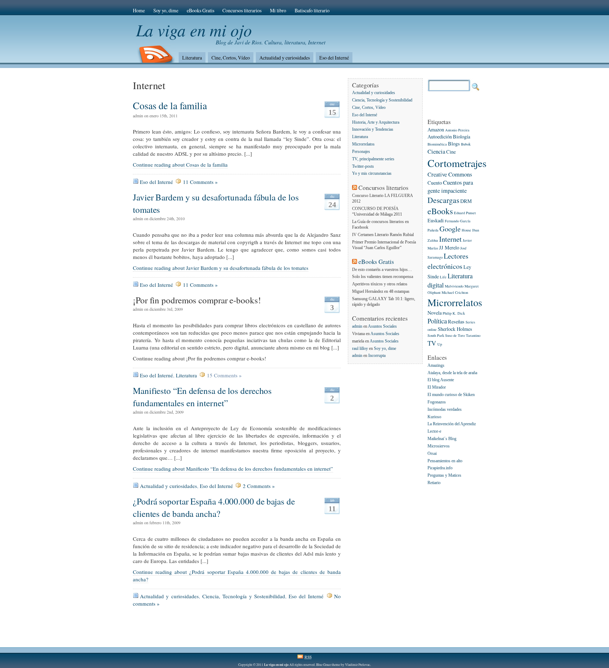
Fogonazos (436, 402)
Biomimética (437, 144)
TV (431, 343)
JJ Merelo (449, 247)
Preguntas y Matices (444, 476)
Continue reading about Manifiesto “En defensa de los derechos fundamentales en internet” (233, 468)
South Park (435, 335)
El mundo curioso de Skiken (451, 394)
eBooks (440, 211)
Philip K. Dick (454, 313)
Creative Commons (449, 174)
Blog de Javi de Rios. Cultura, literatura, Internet (270, 42)
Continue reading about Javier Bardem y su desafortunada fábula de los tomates (220, 267)
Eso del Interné (334, 57)
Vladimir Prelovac (357, 664)
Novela (434, 312)
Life (443, 276)
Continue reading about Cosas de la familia (180, 164)
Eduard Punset (465, 212)
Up (439, 344)
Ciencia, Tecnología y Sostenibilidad (243, 596)
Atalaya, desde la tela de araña (452, 373)
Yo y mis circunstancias (372, 174)
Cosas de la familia (170, 105)
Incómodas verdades (444, 409)
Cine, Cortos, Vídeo (230, 57)
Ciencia (436, 151)
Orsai (432, 453)
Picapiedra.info (440, 468)
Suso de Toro (455, 335)
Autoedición (439, 136)
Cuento (434, 182)
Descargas (443, 200)
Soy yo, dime (165, 10)
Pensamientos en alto (444, 461)
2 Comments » (259, 485)
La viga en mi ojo (194, 30)
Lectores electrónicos (447, 261)
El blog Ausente (440, 380)
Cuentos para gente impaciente (450, 186)
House (466, 230)
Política (437, 320)
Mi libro (278, 10)
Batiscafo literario (312, 10)
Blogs (454, 143)
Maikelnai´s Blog (441, 439)
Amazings (435, 365)
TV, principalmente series (373, 159)
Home (139, 10)
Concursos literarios (242, 10)
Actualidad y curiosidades (284, 57)
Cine (451, 151)
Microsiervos (438, 446)
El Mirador (436, 387)
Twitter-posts (363, 166)
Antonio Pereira (457, 130)
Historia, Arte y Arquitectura (375, 122)
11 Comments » (200, 181)
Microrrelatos (363, 144)
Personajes (361, 151)
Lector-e (434, 431)
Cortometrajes (456, 163)
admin (357, 326)
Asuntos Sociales (382, 326)
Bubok (465, 144)
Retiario (434, 483)
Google (450, 229)
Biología (461, 136)
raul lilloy (360, 348)
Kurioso (434, 417)
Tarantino (473, 335)
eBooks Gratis (200, 10)
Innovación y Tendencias (372, 130)
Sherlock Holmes (455, 329)
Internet (450, 239)
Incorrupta (377, 355)
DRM (466, 201)
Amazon (435, 129)
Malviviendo (454, 286)
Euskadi (435, 220)
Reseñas (456, 321)
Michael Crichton (455, 292)
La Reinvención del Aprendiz (451, 424)
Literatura (192, 57)
